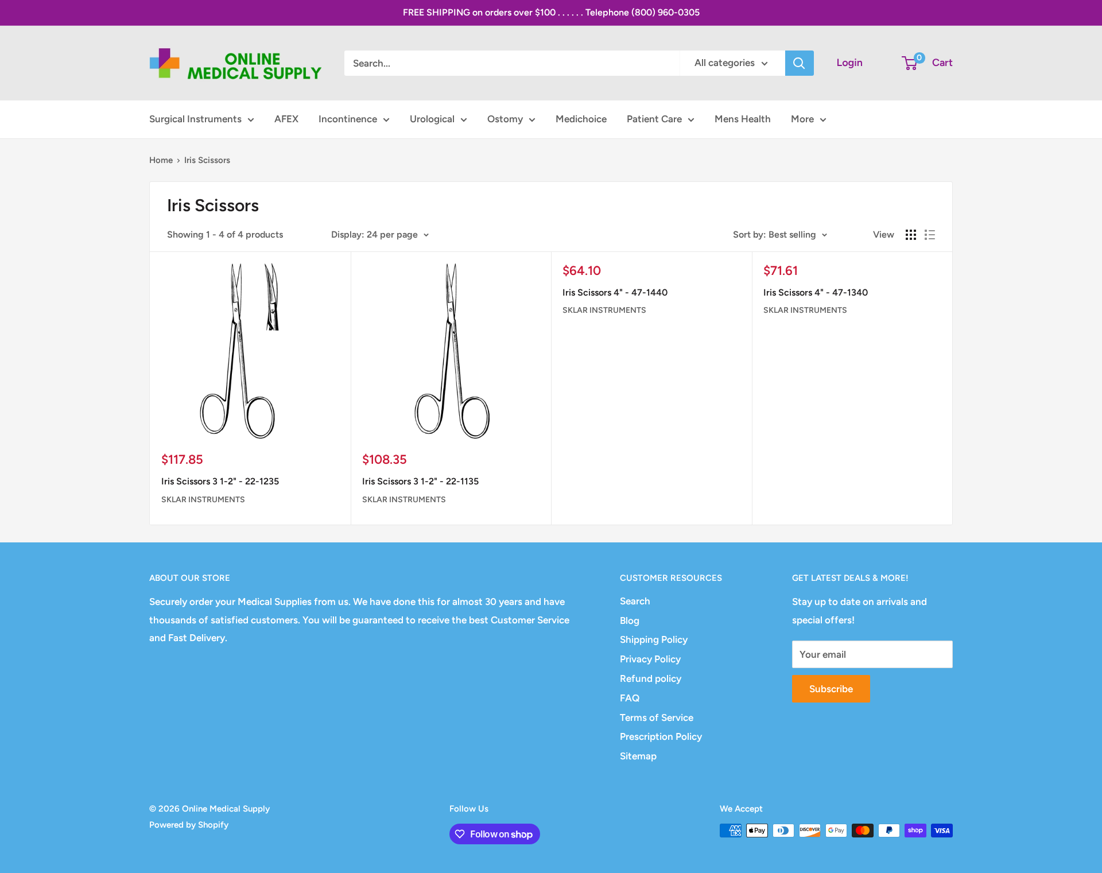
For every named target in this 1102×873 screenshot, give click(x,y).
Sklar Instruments (203, 500)
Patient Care (654, 119)
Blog (629, 620)
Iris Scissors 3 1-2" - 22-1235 (220, 481)
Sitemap (638, 756)
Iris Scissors (207, 160)
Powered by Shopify (188, 825)
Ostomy (505, 119)
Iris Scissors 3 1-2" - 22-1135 (420, 481)
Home (161, 160)
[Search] (799, 63)
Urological (432, 119)
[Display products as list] (930, 235)
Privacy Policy (650, 659)
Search (635, 601)
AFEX (286, 119)
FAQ (629, 698)
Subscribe (831, 688)
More (802, 119)
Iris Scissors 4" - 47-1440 (615, 292)
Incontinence (348, 119)
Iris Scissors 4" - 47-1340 (815, 292)
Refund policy (650, 678)
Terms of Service (656, 717)
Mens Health (743, 119)
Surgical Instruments (195, 119)
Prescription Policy (661, 736)
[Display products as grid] (911, 235)
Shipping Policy (654, 639)
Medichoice (581, 119)
